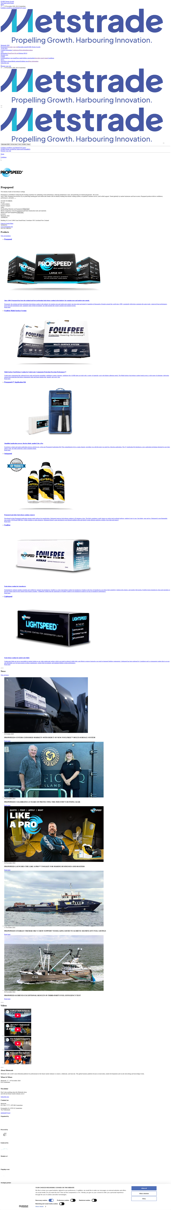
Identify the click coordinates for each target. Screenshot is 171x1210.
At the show (4, 48)
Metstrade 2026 (5, 45)
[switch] (73, 1200)
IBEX (2, 4)
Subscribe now (5, 63)
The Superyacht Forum (7, 3)
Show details (39, 1206)
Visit (2, 51)
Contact (24, 8)
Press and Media (14, 8)
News (2, 59)
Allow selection (144, 1193)
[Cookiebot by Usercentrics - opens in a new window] (23, 1206)
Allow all (144, 1188)
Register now (4, 55)
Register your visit (6, 66)
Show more (26, 209)
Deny (144, 1198)
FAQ (20, 8)
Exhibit (3, 56)
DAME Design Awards (7, 1)
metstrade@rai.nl (5, 1113)
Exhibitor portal (5, 8)
